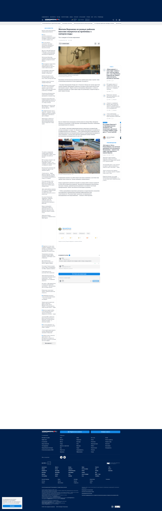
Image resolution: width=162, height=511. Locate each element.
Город (61, 443)
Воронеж (75, 233)
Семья (92, 451)
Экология (107, 443)
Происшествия (94, 443)
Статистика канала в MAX (47, 449)
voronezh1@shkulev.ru (57, 496)
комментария (65, 43)
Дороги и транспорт (64, 445)
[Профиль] (119, 20)
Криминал (79, 439)
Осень (92, 439)
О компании (44, 441)
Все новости (49, 28)
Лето (78, 443)
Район (88, 233)
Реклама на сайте (46, 437)
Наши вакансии (45, 443)
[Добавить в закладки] (95, 43)
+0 (94, 263)
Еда (61, 447)
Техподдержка (45, 445)
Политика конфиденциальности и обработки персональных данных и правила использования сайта (100, 495)
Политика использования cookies (88, 491)
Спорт (106, 437)
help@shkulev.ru (50, 498)
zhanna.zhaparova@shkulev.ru (47, 502)
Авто (61, 437)
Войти (63, 281)
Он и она (93, 437)
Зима (78, 437)
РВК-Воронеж (82, 233)
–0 (98, 263)
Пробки (81, 19)
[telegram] (61, 457)
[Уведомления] (116, 20)
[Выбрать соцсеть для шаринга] (98, 43)
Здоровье (62, 451)
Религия (93, 449)
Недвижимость (80, 449)
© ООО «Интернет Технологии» (62, 506)
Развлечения (94, 447)
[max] (64, 457)
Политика (93, 441)
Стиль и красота (109, 439)
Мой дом (79, 445)
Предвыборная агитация (47, 447)
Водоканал (69, 233)
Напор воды (61, 233)
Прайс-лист (44, 439)
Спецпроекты (108, 447)
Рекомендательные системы (87, 493)
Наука (78, 447)
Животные (62, 449)
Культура (78, 441)
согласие (7, 503)
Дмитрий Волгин (67, 228)
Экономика (107, 445)
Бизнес (61, 439)
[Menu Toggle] (42, 20)
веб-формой (63, 498)
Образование (79, 451)
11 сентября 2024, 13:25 (62, 40)
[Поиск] (113, 20)
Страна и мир (108, 441)
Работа (92, 445)
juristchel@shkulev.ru (70, 497)
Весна (61, 441)
